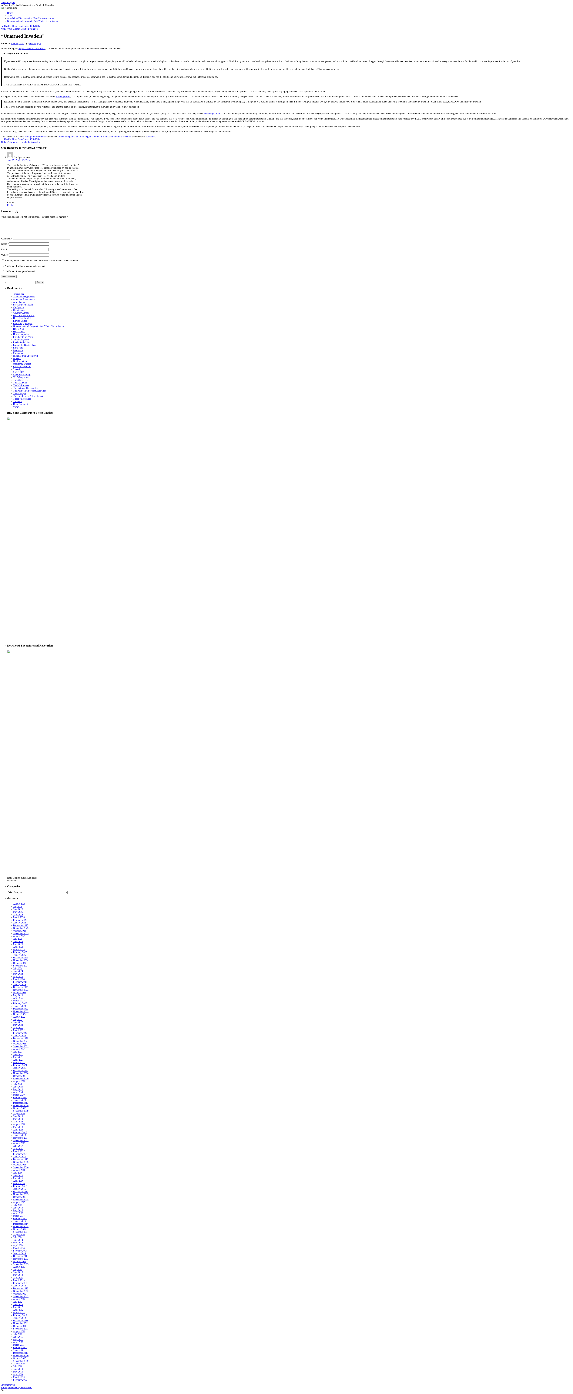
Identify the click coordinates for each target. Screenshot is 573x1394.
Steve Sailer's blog (21, 374)
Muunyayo (18, 353)
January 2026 (19, 922)
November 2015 (21, 1194)
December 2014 (20, 1224)
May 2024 (18, 973)
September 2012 (21, 1296)
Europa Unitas (20, 321)
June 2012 (18, 1304)
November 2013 (21, 1258)
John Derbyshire (21, 339)
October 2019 (19, 1108)
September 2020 (21, 1078)
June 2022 (18, 1022)
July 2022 (17, 1019)
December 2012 (20, 1288)
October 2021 (19, 1043)
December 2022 (20, 1008)
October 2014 (19, 1229)
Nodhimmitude (20, 361)
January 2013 (19, 1285)
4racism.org (18, 294)
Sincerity (17, 369)
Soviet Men (18, 372)
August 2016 (19, 1170)
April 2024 (18, 976)
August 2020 (19, 1081)
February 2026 (20, 920)
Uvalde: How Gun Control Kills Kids (20, 26)
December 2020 (20, 1070)
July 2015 (17, 1205)
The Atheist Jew (20, 380)
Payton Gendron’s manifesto (32, 48)
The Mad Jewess (21, 385)
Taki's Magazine (21, 377)
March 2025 (19, 949)
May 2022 (18, 1025)
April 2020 (18, 1092)
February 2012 (20, 1315)
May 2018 (18, 1127)
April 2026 (18, 914)
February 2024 (20, 982)
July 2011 (17, 1334)
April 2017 (18, 1148)
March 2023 (19, 1000)
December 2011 (20, 1320)
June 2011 (18, 1336)
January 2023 (19, 1006)
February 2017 (20, 1154)
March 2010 (19, 1377)
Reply (10, 205)
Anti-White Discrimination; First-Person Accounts (30, 18)
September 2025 (21, 933)
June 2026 (18, 909)
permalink (150, 136)
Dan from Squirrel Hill (23, 315)
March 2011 (18, 1345)
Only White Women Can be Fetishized (21, 28)
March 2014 (19, 1248)
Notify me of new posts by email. (20, 271)
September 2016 (21, 1167)
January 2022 (19, 1035)
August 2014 (19, 1234)
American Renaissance (24, 299)
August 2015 (19, 1202)
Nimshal (17, 358)
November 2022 (21, 1011)
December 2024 (20, 957)
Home (10, 13)
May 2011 (18, 1339)
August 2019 (19, 1113)
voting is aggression (103, 136)
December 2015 (20, 1191)
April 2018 (18, 1129)
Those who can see (22, 398)
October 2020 (19, 1076)
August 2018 (19, 1124)
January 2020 (19, 1100)
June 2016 (18, 1175)
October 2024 (19, 963)
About (10, 15)
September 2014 (21, 1232)
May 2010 (18, 1371)
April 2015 (18, 1213)
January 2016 (19, 1189)
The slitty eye (19, 393)
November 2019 (21, 1105)
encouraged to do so (213, 113)
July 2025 (17, 938)
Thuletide (17, 401)
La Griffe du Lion (21, 342)
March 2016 (19, 1183)
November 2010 (21, 1355)
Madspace (18, 350)
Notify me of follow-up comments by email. (25, 266)
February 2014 (20, 1250)
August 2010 (19, 1363)
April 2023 (18, 998)
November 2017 (21, 1137)
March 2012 (19, 1312)
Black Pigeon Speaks (23, 304)
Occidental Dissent (22, 364)
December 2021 (20, 1038)
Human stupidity (21, 334)
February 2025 (20, 952)
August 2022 (19, 1016)
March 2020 (19, 1094)
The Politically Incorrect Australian (29, 390)
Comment (6, 238)
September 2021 (21, 1046)
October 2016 (19, 1164)
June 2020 (18, 1086)
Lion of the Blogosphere (24, 345)
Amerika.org (19, 302)
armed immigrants (66, 136)
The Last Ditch (20, 382)
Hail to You (18, 329)
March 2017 (19, 1151)
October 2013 (19, 1261)
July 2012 (17, 1301)
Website (5, 255)
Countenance (19, 310)
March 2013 (19, 1280)
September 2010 (21, 1361)
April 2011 (18, 1342)
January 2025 (19, 955)
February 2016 (20, 1186)
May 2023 (18, 995)
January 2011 (19, 1350)
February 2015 (20, 1218)
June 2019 (18, 1116)
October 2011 (19, 1326)
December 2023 (20, 987)
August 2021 (19, 1049)
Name (5, 244)
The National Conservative (25, 388)
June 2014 (18, 1240)
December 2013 (20, 1256)
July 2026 (17, 906)
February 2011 (20, 1347)
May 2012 (18, 1307)
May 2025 (18, 944)
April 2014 (18, 1245)
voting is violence (122, 136)
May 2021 (18, 1057)
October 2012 (19, 1293)
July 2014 (17, 1237)
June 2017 (18, 1146)
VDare (16, 407)
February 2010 (20, 1379)
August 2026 (19, 904)
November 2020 (21, 1073)
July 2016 (17, 1172)
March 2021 (19, 1062)
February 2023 (20, 1003)
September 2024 (21, 965)
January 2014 (19, 1253)
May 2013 (18, 1275)
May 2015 (18, 1210)
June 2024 (18, 971)
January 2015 (19, 1221)
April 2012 (18, 1310)
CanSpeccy (18, 307)
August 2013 (19, 1267)
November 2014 (21, 1226)
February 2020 (20, 1097)
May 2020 (18, 1089)
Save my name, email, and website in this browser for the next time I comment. (42, 260)
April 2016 (18, 1180)
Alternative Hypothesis (24, 296)
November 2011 (20, 1323)
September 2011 (20, 1328)
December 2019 (20, 1103)
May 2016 (18, 1178)
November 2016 (21, 1162)
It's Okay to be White (23, 337)
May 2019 (18, 1119)
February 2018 (20, 1132)
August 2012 (19, 1299)
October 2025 (19, 930)
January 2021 (19, 1068)
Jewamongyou (8, 2)
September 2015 (21, 1199)
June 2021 (18, 1054)
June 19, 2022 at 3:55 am (19, 160)
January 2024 (19, 984)
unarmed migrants (84, 136)
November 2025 (21, 928)
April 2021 (18, 1059)
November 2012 (21, 1291)
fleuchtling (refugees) (23, 323)
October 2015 (19, 1197)
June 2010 (18, 1369)
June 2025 (18, 941)
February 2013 (20, 1283)
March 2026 (19, 917)
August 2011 (19, 1331)
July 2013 (17, 1269)
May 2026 (18, 912)
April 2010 (18, 1374)
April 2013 (18, 1277)
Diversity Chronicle (22, 318)
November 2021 (21, 1041)
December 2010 (20, 1353)
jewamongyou (34, 43)
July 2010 (17, 1366)
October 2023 (19, 992)
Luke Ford (18, 347)
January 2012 (19, 1318)
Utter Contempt (20, 404)
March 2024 (19, 979)
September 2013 (21, 1264)
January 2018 (19, 1135)
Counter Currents (21, 312)
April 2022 (18, 1027)
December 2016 (20, 1159)
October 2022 (19, 1014)
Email (5, 249)
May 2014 (18, 1242)
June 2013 (18, 1272)
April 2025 (18, 947)
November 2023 (21, 990)
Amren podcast (63, 96)
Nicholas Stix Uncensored (25, 355)
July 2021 (17, 1051)
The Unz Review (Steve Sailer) (28, 396)
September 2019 (21, 1111)
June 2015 (18, 1207)
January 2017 (19, 1156)
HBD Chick (19, 331)
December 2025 (20, 925)
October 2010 (19, 1358)
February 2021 (20, 1065)
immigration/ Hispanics (36, 136)
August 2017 (19, 1143)
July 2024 (17, 968)
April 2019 (18, 1121)
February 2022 (20, 1033)
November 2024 (21, 960)
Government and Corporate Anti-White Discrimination (32, 21)
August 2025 (19, 936)
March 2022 (19, 1030)
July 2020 (17, 1084)
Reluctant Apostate (22, 366)
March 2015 (19, 1215)
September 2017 (21, 1140)
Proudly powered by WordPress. (16, 1387)
